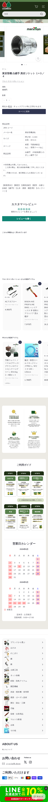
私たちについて (7, 749)
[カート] (36, 6)
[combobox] (24, 14)
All (3, 338)
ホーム (4, 69)
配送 (10, 106)
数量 (4, 95)
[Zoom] (38, 58)
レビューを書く (24, 219)
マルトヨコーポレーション (13, 81)
